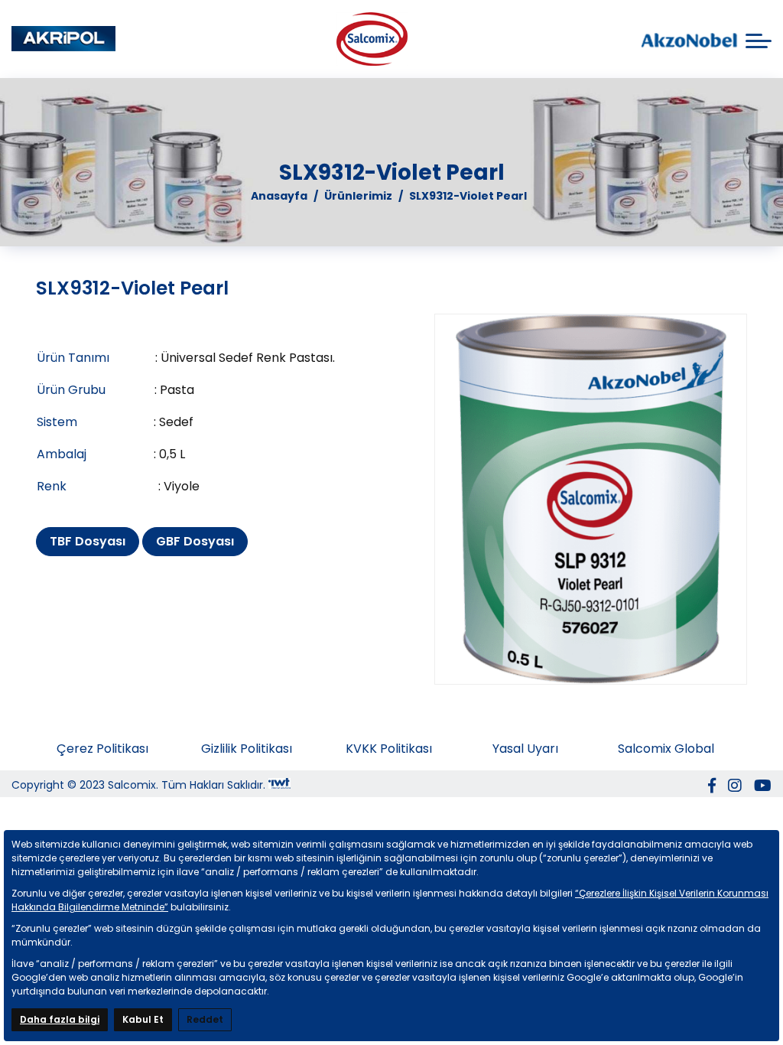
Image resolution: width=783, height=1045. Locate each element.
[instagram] (735, 787)
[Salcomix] (63, 38)
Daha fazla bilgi (59, 1019)
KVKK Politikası (389, 748)
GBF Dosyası (195, 541)
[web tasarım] (279, 785)
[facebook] (712, 787)
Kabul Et (143, 1019)
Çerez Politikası (102, 748)
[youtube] (763, 787)
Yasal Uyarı (525, 748)
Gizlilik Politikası (246, 748)
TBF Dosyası (87, 541)
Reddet (205, 1019)
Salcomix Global (666, 748)
